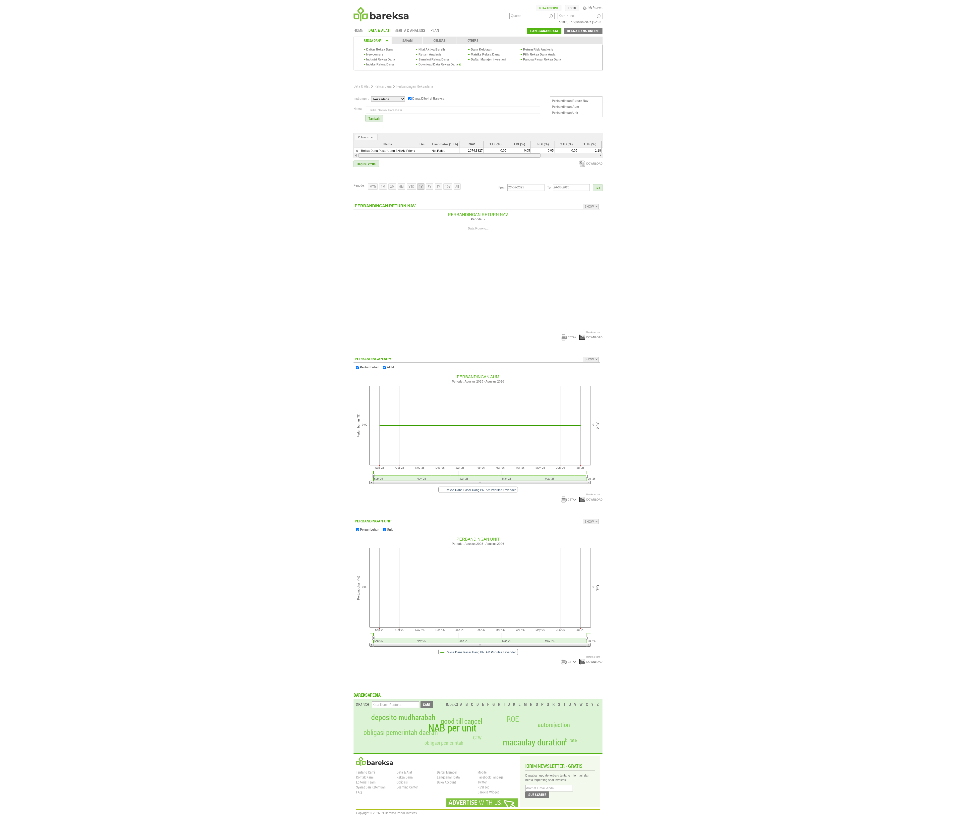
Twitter (482, 782)
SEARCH (362, 704)
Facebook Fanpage (490, 777)
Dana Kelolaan (481, 49)
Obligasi (402, 782)
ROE (513, 719)
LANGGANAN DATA (544, 30)
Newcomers (374, 54)
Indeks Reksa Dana (380, 64)
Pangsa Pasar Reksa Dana (542, 59)
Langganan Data (448, 777)
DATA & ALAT (378, 30)
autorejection (554, 725)
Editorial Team (365, 782)
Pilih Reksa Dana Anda (539, 54)
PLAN (434, 30)
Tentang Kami (365, 772)
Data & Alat (362, 86)
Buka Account (446, 782)
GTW (477, 737)
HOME (358, 30)
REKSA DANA (372, 40)
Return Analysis (429, 54)
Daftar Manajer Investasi (488, 59)
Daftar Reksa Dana (379, 49)
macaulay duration (534, 742)
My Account (595, 7)
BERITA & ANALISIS (410, 30)
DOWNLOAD (594, 163)
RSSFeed (483, 787)
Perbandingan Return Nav (570, 101)
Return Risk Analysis (538, 49)
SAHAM (407, 40)
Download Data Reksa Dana (438, 64)
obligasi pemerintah (443, 742)
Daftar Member (447, 772)
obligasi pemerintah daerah (400, 732)
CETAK (572, 337)
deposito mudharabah (403, 717)
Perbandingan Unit (565, 112)
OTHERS (473, 40)
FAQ (359, 792)
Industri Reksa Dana (380, 59)
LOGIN (572, 8)
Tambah (374, 118)
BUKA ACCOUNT (548, 8)
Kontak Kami (364, 777)
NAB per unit (452, 728)
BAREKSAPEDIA (367, 695)
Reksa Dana (383, 86)
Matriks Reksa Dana (485, 54)
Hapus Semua (366, 164)
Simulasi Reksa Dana (433, 59)
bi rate (571, 740)
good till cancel (461, 721)
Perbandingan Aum (565, 107)
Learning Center (407, 787)
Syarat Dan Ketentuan (371, 787)
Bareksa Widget (488, 792)
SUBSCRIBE (537, 794)
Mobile (482, 772)
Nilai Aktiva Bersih (431, 49)
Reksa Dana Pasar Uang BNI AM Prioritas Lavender (396, 151)
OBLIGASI (440, 40)
